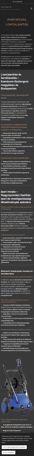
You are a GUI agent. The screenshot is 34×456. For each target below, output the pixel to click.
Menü (31, 8)
